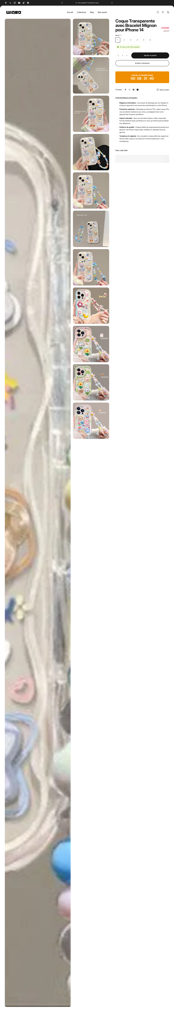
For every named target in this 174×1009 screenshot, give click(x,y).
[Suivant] (112, 3)
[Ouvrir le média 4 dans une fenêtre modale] (91, 152)
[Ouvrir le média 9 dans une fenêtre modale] (91, 344)
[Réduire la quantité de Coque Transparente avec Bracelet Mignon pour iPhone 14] (117, 55)
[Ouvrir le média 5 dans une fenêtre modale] (91, 190)
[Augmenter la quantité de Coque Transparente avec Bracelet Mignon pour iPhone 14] (127, 55)
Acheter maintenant (142, 63)
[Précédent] (62, 3)
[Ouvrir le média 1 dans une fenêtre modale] (91, 37)
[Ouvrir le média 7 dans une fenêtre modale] (91, 267)
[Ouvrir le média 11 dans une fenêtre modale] (38, 513)
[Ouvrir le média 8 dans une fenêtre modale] (91, 305)
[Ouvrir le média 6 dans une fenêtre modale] (91, 229)
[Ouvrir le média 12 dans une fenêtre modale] (91, 421)
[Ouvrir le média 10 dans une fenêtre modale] (91, 382)
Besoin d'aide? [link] (164, 89)
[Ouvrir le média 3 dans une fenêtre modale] (91, 114)
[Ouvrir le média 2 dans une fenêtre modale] (91, 75)
